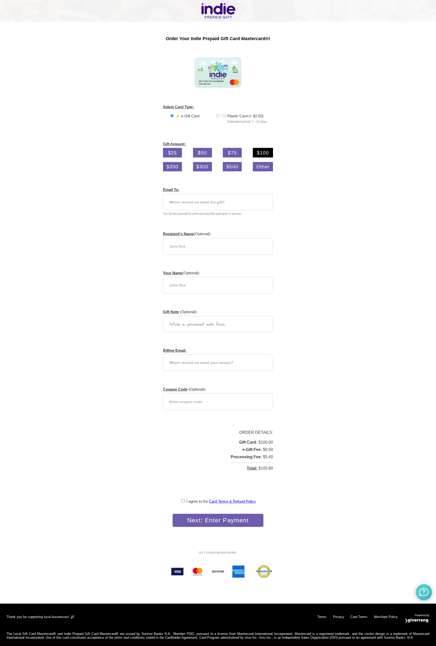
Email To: (171, 189)
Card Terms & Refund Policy (232, 501)
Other (263, 166)
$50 (202, 152)
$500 (232, 166)
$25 (172, 152)
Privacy (338, 617)
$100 (263, 152)
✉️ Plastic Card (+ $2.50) (242, 116)
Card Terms (358, 617)
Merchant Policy (386, 617)
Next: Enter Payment (218, 520)
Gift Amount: (174, 144)
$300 (202, 166)
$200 (173, 166)
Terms (321, 617)
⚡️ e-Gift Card (187, 116)
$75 (232, 152)
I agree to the (221, 501)
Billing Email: (174, 350)
